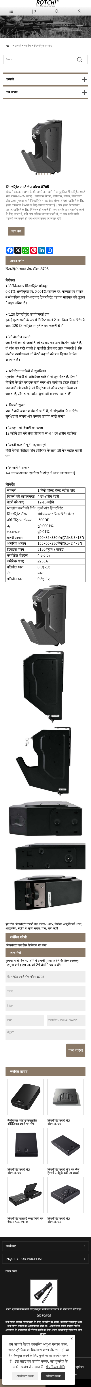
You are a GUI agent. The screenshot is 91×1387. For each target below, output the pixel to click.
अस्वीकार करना (25, 1376)
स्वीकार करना (53, 1376)
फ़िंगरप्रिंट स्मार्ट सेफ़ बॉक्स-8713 (58, 1220)
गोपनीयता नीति (55, 1367)
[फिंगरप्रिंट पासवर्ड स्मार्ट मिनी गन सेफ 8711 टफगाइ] (26, 1195)
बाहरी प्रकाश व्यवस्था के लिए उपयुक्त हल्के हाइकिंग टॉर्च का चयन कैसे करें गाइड (43, 1309)
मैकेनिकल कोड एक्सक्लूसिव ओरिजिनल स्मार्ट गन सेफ (22, 1122)
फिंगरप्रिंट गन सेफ (43, 45)
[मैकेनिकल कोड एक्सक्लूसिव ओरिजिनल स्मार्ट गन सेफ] (26, 1097)
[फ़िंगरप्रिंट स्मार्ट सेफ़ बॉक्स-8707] (26, 1146)
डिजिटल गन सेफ (37, 945)
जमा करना (75, 1050)
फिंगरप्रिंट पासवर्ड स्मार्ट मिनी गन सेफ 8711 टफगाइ (25, 1220)
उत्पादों (18, 45)
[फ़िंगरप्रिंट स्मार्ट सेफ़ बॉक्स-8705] (43, 144)
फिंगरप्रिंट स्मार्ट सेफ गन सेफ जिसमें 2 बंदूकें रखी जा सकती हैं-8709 (63, 1171)
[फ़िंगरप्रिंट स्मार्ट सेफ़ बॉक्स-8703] (65, 1097)
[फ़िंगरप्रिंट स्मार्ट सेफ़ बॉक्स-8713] (65, 1195)
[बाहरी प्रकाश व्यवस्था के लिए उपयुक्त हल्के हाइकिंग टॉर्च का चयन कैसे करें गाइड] (43, 1293)
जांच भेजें (16, 231)
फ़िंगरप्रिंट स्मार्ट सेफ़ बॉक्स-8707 (19, 1171)
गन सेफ (27, 45)
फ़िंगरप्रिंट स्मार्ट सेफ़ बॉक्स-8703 (58, 1122)
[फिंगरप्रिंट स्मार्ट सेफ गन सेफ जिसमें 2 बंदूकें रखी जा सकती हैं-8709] (65, 1146)
